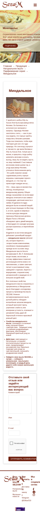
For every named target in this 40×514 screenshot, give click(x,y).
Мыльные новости (17, 495)
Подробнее (10, 46)
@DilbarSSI (26, 500)
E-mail (11, 428)
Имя (10, 418)
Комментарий (14, 392)
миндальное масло (16, 238)
